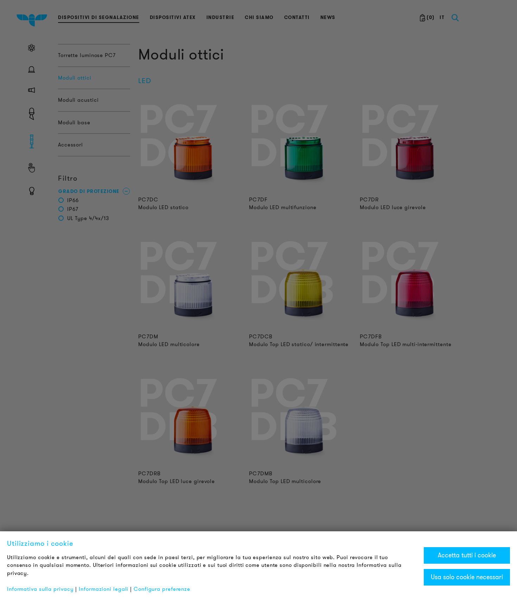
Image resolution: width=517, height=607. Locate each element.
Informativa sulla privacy (40, 589)
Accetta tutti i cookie (467, 555)
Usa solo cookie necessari (467, 577)
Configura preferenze (162, 589)
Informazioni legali (103, 589)
